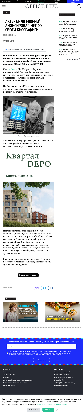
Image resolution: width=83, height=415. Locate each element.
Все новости (73, 59)
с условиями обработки (32, 353)
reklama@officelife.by (61, 385)
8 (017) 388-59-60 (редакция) (63, 377)
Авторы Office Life (9, 374)
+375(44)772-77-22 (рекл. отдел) (64, 383)
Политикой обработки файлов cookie (52, 404)
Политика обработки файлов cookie (15, 383)
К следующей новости (28, 275)
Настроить (33, 410)
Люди (6, 12)
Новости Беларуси (9, 385)
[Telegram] (43, 288)
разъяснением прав (55, 353)
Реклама (28, 2)
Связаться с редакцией (62, 372)
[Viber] (36, 288)
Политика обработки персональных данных (17, 380)
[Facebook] (50, 288)
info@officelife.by (59, 380)
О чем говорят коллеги (61, 374)
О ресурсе (6, 372)
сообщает (12, 69)
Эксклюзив (6, 2)
